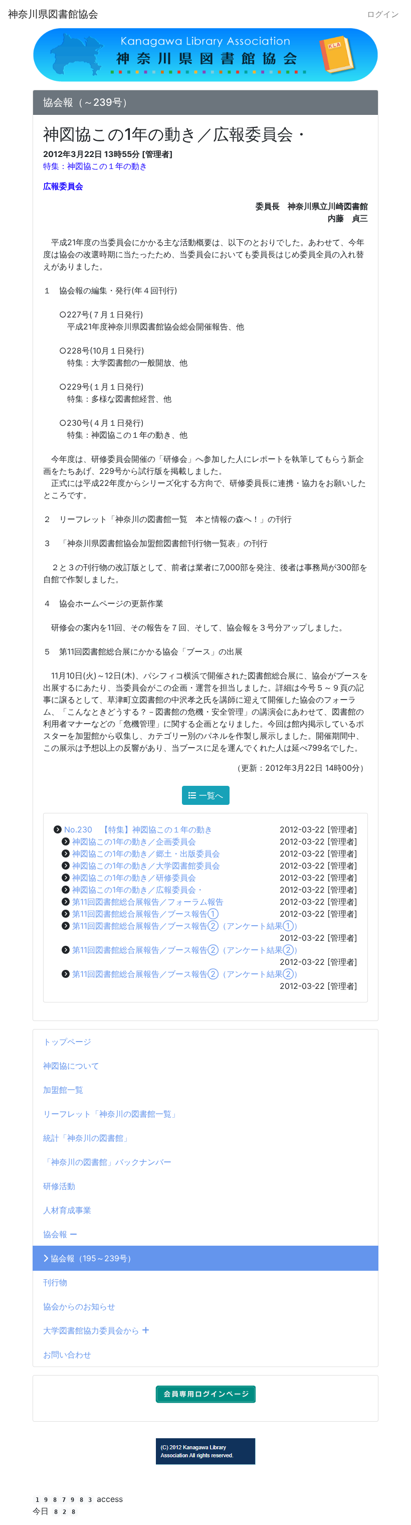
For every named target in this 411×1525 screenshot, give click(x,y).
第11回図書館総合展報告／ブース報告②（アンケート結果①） (187, 926)
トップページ (67, 1042)
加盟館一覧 (63, 1090)
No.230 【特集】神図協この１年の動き (138, 829)
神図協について (71, 1066)
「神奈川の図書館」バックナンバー (107, 1162)
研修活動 (59, 1186)
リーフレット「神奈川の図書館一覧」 (111, 1114)
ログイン (383, 14)
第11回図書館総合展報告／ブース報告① (145, 914)
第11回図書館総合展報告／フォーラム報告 (148, 902)
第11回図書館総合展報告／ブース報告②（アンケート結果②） (187, 950)
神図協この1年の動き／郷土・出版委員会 (146, 854)
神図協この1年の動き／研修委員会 (134, 878)
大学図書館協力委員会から (92, 1330)
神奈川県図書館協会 (53, 14)
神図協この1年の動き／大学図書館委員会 (146, 866)
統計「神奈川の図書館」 (87, 1138)
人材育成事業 (67, 1210)
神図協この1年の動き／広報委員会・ (138, 890)
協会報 (56, 1234)
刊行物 (55, 1282)
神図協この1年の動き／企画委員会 (134, 841)
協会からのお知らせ (79, 1306)
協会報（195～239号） (91, 1258)
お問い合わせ (67, 1354)
